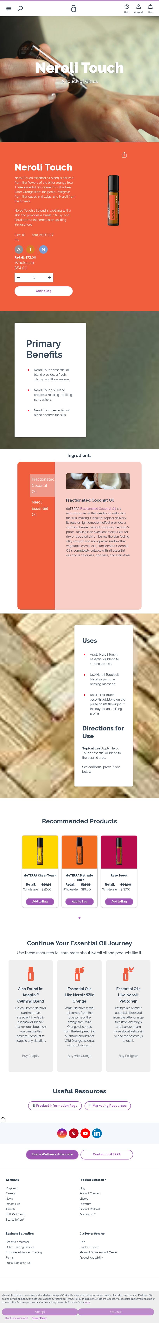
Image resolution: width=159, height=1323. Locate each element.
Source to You (15, 1219)
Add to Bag (43, 290)
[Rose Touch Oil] (119, 852)
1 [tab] (79, 917)
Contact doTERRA (107, 1154)
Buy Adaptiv (30, 1056)
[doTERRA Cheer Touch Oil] (40, 852)
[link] (127, 8)
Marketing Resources (110, 1106)
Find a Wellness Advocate (52, 1154)
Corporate (12, 1188)
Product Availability (91, 1257)
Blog (82, 1188)
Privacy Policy (39, 1318)
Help (82, 1241)
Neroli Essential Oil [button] (40, 508)
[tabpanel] (40, 872)
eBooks (84, 1198)
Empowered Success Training (24, 1252)
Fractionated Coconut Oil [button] (43, 485)
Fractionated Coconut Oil (98, 509)
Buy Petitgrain (128, 1056)
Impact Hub (13, 1203)
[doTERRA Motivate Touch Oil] (80, 852)
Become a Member (17, 1241)
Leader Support (89, 1247)
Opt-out (116, 1312)
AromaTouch (88, 1214)
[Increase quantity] (49, 277)
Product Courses (90, 1193)
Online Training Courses (20, 1247)
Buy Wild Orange (79, 1056)
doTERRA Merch (15, 1214)
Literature (85, 1203)
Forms (9, 1257)
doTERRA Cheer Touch (40, 875)
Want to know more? (16, 1318)
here (87, 1302)
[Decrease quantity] (18, 277)
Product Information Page (57, 1106)
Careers (10, 1193)
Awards (10, 1209)
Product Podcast (90, 1209)
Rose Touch (119, 875)
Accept (40, 1312)
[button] (19, 249)
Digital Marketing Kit (18, 1262)
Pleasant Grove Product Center (98, 1252)
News (9, 1198)
